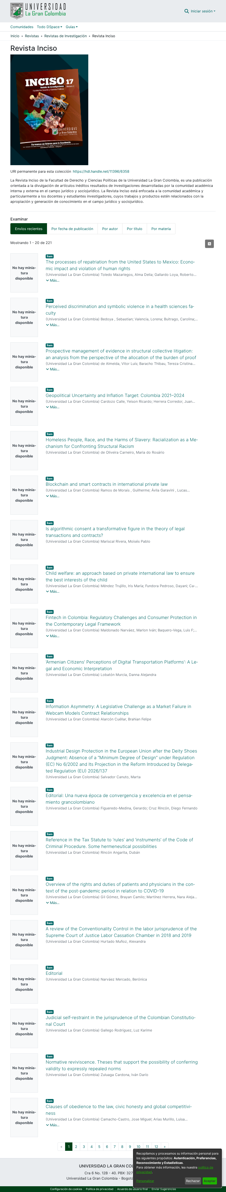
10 (138, 1146)
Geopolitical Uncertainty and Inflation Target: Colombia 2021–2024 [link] (115, 395)
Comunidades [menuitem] (21, 27)
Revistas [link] (32, 36)
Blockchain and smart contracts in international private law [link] (107, 484)
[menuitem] (49, 26)
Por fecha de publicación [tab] (72, 228)
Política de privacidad (99, 1189)
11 (147, 1146)
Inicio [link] (15, 36)
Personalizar (145, 1181)
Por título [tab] (134, 228)
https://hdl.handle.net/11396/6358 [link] (101, 171)
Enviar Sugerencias (164, 1189)
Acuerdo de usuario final (132, 1189)
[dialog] (177, 1168)
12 (156, 1146)
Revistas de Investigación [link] (65, 36)
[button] (187, 11)
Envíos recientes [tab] (28, 228)
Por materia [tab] (161, 228)
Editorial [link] (54, 973)
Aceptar (210, 1181)
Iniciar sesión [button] (202, 11)
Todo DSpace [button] (48, 27)
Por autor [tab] (110, 228)
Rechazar (193, 1181)
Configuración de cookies (66, 1189)
